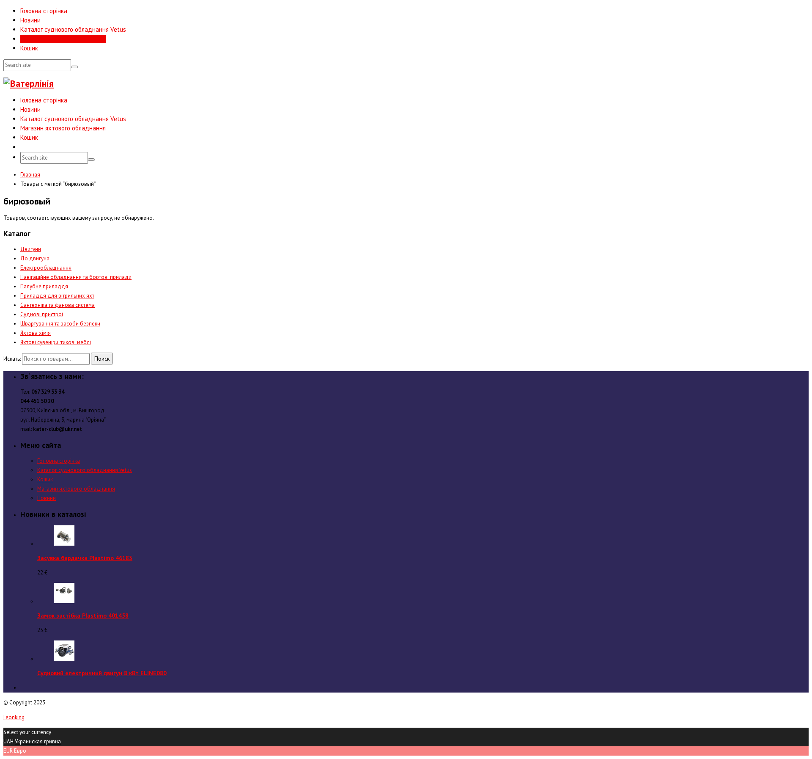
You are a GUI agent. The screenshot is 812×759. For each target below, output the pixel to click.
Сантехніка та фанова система (57, 305)
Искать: (12, 358)
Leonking (14, 717)
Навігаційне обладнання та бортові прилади (76, 277)
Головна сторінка (43, 11)
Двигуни (30, 249)
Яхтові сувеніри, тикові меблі (55, 342)
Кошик (29, 48)
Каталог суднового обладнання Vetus (73, 29)
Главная (30, 174)
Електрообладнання (45, 267)
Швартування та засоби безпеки (60, 323)
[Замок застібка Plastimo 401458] (64, 601)
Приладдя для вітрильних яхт (57, 295)
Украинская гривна (38, 741)
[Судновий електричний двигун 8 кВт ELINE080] (64, 658)
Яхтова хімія (35, 333)
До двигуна (34, 258)
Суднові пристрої (41, 314)
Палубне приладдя (44, 286)
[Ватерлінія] (28, 83)
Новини (30, 20)
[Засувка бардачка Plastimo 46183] (64, 543)
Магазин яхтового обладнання (63, 39)
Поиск (102, 358)
